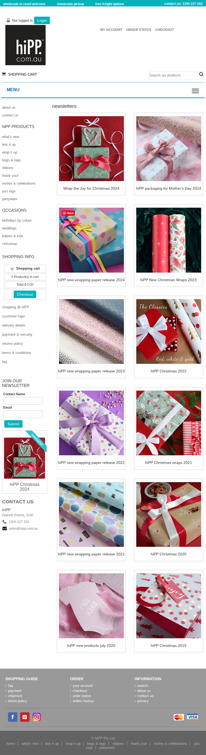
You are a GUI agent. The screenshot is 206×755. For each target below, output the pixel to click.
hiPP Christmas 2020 (168, 554)
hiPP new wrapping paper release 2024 (91, 280)
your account (83, 686)
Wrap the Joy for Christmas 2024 (91, 188)
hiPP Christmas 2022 (168, 371)
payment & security (17, 334)
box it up (9, 144)
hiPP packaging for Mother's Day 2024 (168, 188)
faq (4, 362)
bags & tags (11, 160)
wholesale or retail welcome (24, 4)
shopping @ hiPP (15, 307)
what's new (10, 137)
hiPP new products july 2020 (91, 645)
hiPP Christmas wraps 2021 (168, 462)
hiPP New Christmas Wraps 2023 (168, 280)
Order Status (138, 30)
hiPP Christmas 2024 (24, 487)
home (10, 744)
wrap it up (9, 152)
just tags (9, 191)
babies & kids (12, 236)
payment (14, 691)
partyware (9, 199)
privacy (143, 701)
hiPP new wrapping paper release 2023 (91, 371)
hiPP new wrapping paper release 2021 (91, 554)
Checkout (164, 30)
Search (201, 74)
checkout (80, 691)
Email (7, 407)
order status (82, 696)
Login (42, 20)
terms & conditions (16, 353)
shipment (15, 696)
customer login (13, 316)
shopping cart (22, 74)
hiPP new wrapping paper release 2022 (91, 462)
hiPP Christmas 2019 (168, 645)
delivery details (13, 325)
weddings (9, 228)
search (142, 686)
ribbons (7, 168)
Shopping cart (28, 268)
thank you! (10, 176)
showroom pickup (70, 4)
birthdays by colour (17, 220)
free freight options (109, 4)
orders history (83, 701)
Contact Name (14, 394)
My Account (111, 30)
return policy (17, 701)
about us (9, 107)
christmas (9, 244)
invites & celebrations (19, 183)
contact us (10, 115)
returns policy (12, 344)
